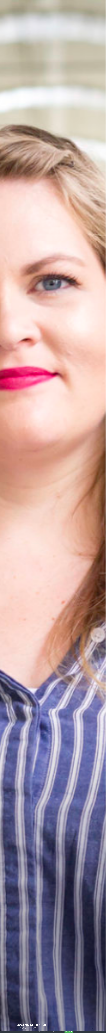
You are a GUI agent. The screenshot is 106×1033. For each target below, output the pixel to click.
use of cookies (59, 1031)
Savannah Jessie (31, 1025)
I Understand (69, 1031)
